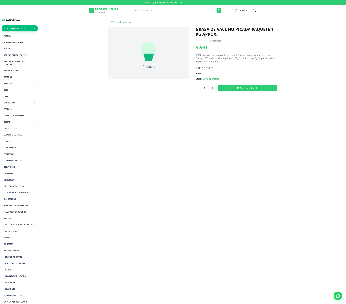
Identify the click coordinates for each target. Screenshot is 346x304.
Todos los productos (16, 28)
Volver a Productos (121, 22)
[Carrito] (254, 10)
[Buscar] (219, 10)
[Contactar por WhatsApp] (338, 296)
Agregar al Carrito (249, 88)
